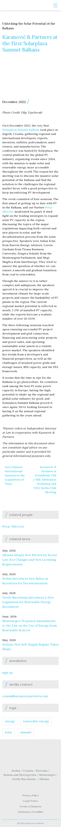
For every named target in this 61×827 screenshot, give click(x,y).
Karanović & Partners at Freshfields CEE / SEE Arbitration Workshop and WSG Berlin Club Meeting (44, 479)
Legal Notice (30, 800)
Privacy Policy (30, 795)
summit (25, 732)
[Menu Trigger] (55, 5)
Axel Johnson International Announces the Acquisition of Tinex (15, 475)
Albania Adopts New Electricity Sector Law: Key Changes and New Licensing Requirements (29, 559)
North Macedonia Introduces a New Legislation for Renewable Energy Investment (28, 602)
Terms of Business (30, 806)
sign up (7, 672)
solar (8, 732)
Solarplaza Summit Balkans (20, 130)
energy (10, 721)
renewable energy (36, 721)
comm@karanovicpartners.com (25, 696)
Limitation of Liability (30, 811)
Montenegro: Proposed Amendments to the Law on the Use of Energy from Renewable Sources (29, 625)
